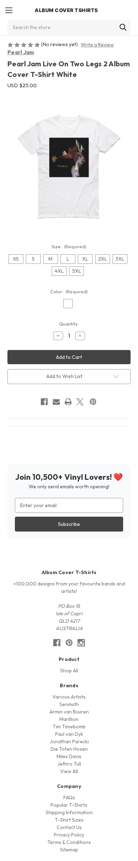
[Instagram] (81, 642)
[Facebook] (44, 402)
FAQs (69, 797)
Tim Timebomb (69, 726)
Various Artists (69, 697)
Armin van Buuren (69, 712)
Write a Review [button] (97, 44)
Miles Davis (69, 756)
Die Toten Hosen (69, 749)
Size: (69, 246)
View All (69, 771)
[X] (80, 402)
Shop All (69, 670)
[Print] (68, 402)
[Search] (123, 27)
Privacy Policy (69, 835)
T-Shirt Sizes (69, 820)
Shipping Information (69, 812)
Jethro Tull (69, 764)
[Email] (56, 402)
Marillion (69, 719)
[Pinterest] (93, 402)
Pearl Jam (20, 52)
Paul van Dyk (69, 734)
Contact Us (69, 827)
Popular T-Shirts (69, 805)
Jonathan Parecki (69, 741)
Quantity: (69, 324)
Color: (69, 291)
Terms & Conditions (69, 842)
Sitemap (69, 849)
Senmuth (69, 704)
